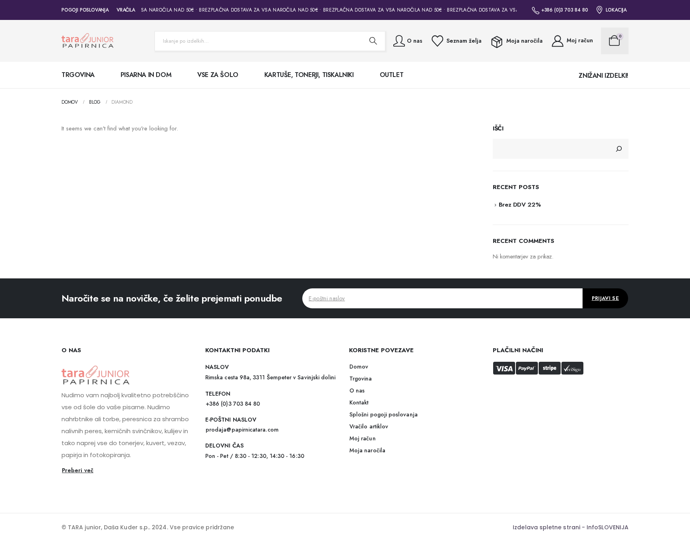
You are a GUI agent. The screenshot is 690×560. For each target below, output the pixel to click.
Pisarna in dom (146, 74)
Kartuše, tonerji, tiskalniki (309, 74)
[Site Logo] (87, 41)
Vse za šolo (217, 74)
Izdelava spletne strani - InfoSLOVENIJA (571, 527)
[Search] (373, 41)
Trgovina (78, 74)
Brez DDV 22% (520, 204)
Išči (498, 128)
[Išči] (619, 149)
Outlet (392, 74)
